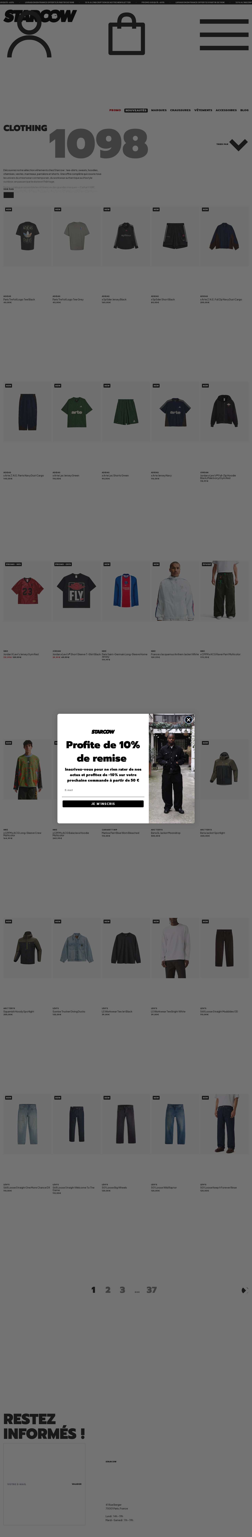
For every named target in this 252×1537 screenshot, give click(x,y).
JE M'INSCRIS (103, 803)
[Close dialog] (188, 719)
